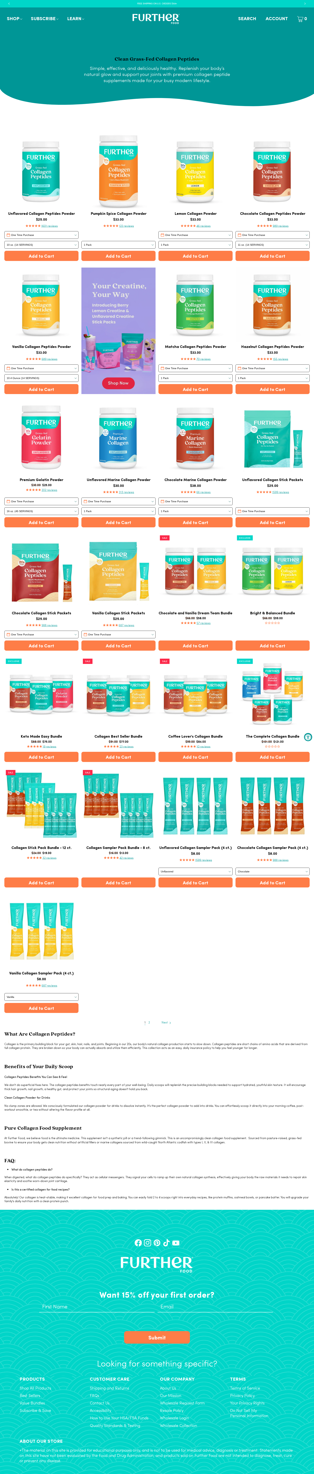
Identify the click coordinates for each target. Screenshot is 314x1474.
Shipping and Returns (109, 1388)
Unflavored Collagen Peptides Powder (41, 213)
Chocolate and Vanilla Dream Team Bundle (195, 613)
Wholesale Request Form (182, 1403)
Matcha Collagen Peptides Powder (195, 346)
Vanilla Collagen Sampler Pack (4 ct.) (41, 973)
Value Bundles (32, 1403)
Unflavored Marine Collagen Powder (118, 479)
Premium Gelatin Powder (41, 479)
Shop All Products (35, 1388)
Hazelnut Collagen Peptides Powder (272, 346)
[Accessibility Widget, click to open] (308, 737)
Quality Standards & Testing (115, 1426)
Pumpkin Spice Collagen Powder (118, 213)
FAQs (94, 1396)
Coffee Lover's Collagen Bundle (195, 736)
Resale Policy (172, 1411)
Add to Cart (41, 255)
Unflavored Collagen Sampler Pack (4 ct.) (195, 847)
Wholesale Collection (178, 1426)
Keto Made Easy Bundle (41, 736)
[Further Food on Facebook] (138, 1243)
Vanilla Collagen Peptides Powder (41, 346)
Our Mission (170, 1396)
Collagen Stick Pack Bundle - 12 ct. (41, 847)
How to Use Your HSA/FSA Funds (119, 1418)
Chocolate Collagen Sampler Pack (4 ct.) (272, 847)
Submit (157, 1337)
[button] (14, 19)
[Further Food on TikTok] (166, 1243)
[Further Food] (156, 19)
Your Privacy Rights (247, 1403)
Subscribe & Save (35, 1411)
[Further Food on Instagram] (147, 1243)
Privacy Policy (242, 1396)
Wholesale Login (174, 1418)
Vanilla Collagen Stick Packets (118, 613)
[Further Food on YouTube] (176, 1243)
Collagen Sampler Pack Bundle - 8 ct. (118, 847)
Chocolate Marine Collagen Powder (195, 479)
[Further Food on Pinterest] (157, 1243)
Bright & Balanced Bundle (272, 613)
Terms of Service (245, 1388)
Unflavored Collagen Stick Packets (272, 479)
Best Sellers (30, 1396)
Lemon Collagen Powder (196, 213)
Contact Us (100, 1403)
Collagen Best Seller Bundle (118, 736)
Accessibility (100, 1411)
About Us (168, 1388)
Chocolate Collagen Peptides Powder (272, 213)
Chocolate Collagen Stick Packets (41, 613)
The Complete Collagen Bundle (272, 736)
